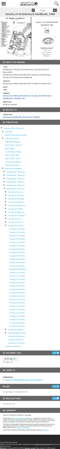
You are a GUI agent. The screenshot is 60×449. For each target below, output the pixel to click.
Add (54, 353)
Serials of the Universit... (14, 128)
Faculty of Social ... (16, 192)
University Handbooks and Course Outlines (23, 379)
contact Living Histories (42, 444)
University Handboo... (14, 168)
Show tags (9, 359)
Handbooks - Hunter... (16, 182)
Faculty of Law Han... (16, 343)
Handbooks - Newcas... (16, 172)
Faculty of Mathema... (17, 205)
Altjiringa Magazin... (13, 141)
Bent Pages (10, 148)
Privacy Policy (4, 442)
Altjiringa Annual (12, 138)
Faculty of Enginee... (16, 212)
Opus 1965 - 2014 (12, 158)
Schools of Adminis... (17, 336)
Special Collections (19, 418)
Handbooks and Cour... (16, 188)
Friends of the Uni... (13, 346)
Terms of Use (13, 442)
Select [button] (51, 10)
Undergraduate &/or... (17, 333)
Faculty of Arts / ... (16, 218)
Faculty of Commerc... (17, 215)
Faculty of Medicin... (16, 202)
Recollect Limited (30, 448)
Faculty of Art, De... (16, 222)
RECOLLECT (3, 448)
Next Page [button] (55, 10)
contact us (44, 430)
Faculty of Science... (16, 195)
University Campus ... (14, 161)
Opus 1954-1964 (12, 155)
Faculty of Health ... (16, 208)
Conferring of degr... (14, 151)
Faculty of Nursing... (16, 198)
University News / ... (13, 165)
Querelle (9, 131)
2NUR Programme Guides (16, 135)
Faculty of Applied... (16, 329)
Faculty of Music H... (16, 339)
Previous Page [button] (34, 10)
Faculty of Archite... (16, 225)
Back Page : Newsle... (14, 145)
